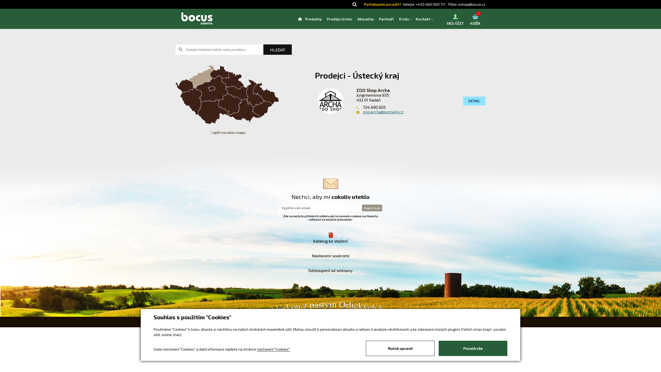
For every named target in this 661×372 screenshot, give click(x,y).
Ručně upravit (400, 348)
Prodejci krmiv (339, 19)
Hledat (277, 49)
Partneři (386, 19)
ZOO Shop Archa (373, 90)
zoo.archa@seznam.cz (383, 111)
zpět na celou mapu (229, 132)
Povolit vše (473, 348)
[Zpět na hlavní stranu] (197, 19)
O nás (404, 19)
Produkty (313, 19)
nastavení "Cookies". (273, 349)
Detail (474, 101)
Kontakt (423, 19)
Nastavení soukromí (330, 255)
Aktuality (365, 19)
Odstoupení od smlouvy (330, 270)
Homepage (300, 19)
